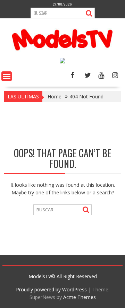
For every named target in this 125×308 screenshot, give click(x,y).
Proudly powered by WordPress (51, 289)
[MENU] (6, 76)
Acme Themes (79, 297)
